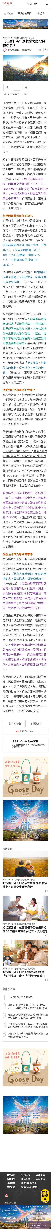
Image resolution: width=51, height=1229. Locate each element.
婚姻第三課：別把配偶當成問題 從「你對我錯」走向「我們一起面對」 (24, 974)
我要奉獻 (16, 746)
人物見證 (40, 13)
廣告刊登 (11, 1179)
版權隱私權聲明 (29, 1183)
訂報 (29, 4)
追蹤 (39, 50)
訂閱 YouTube (26, 731)
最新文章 (8, 13)
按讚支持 (37, 723)
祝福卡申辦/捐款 (29, 1186)
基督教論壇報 (24, 13)
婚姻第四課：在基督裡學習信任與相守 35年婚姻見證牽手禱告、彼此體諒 (25, 929)
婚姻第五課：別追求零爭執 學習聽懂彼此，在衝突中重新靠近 (25, 885)
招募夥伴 (11, 1183)
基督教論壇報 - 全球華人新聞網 (7, 4)
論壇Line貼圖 (10, 1202)
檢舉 (46, 49)
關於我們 (11, 1175)
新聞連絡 (25, 1175)
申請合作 (25, 1179)
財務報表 (11, 1186)
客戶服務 (40, 1179)
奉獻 (35, 4)
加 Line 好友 (14, 723)
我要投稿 (40, 1175)
